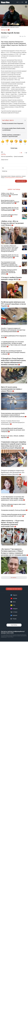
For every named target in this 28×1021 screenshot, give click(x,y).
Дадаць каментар (21, 181)
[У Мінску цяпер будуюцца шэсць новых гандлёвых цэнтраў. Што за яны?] (14, 515)
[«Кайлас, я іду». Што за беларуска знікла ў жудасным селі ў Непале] (14, 195)
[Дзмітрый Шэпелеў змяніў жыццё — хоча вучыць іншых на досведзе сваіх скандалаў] (14, 430)
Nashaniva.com (4, 37)
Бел (17, 2)
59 (20, 474)
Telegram (15, 595)
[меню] (26, 2)
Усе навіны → (14, 577)
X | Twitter (15, 612)
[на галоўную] (5, 2)
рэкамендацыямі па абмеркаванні (14, 177)
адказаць (3, 154)
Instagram (15, 608)
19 (15, 526)
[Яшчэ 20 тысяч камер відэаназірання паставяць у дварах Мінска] (14, 398)
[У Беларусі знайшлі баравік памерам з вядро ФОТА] (14, 287)
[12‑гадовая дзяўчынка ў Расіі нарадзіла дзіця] (14, 216)
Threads (14, 618)
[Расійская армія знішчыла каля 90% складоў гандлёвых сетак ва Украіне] (14, 313)
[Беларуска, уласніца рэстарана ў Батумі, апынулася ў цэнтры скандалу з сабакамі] (14, 352)
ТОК (14, 605)
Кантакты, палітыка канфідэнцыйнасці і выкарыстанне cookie (13, 632)
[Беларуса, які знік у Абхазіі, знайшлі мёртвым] (14, 436)
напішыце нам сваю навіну (14, 588)
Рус (25, 36)
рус (22, 2)
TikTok (14, 601)
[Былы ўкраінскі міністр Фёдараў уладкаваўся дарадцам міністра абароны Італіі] (14, 202)
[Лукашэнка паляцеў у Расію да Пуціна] (14, 510)
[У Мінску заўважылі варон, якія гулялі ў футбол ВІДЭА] (14, 505)
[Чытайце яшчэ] (25, 120)
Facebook (15, 615)
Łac (22, 36)
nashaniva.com (4, 636)
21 (26, 510)
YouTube (15, 598)
